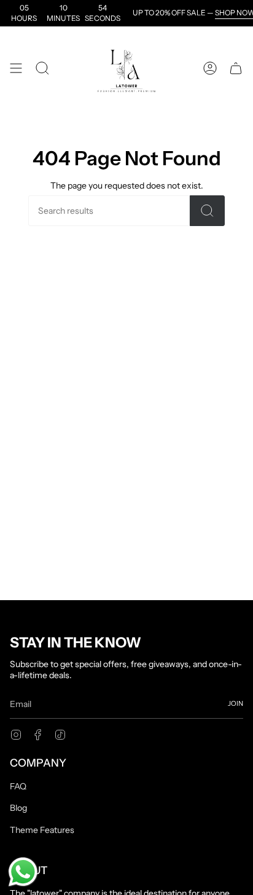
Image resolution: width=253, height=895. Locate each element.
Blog (18, 807)
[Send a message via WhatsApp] (23, 872)
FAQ (18, 786)
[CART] (236, 68)
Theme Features (42, 829)
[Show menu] (16, 68)
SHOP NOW (229, 12)
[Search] (207, 210)
